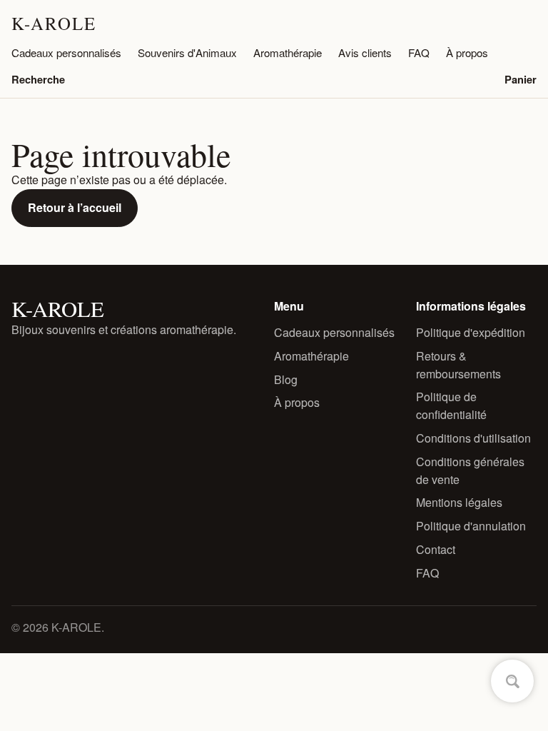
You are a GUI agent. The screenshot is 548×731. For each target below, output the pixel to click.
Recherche (38, 79)
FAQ (419, 52)
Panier (520, 79)
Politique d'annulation (471, 526)
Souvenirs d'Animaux (187, 52)
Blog (286, 379)
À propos (467, 52)
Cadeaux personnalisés (66, 52)
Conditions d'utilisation (473, 438)
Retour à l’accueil (74, 207)
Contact (435, 549)
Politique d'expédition (470, 332)
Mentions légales (459, 502)
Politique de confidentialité (451, 405)
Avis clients (365, 52)
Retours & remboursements (458, 365)
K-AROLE (53, 23)
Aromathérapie (287, 52)
